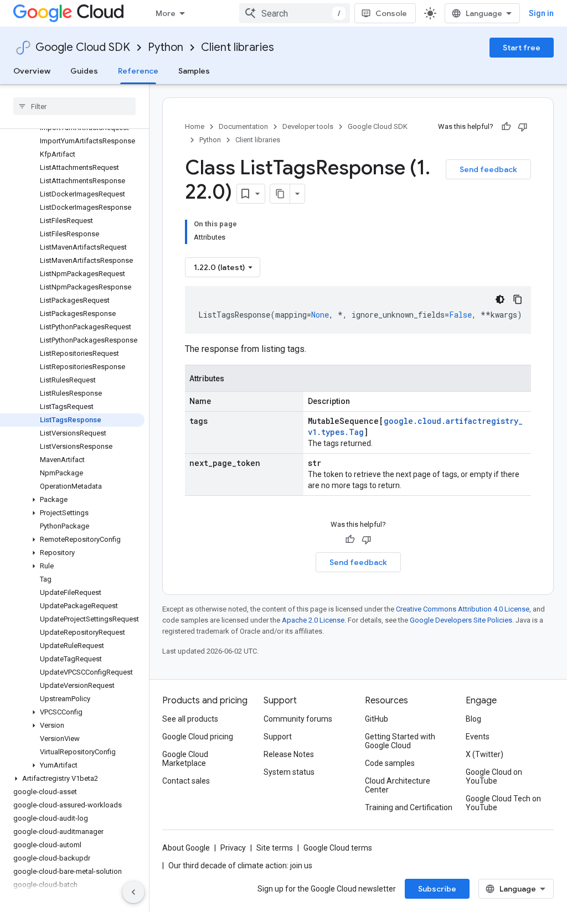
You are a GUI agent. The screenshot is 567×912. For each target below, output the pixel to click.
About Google (186, 847)
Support (278, 736)
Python (165, 47)
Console (391, 13)
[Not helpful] (522, 126)
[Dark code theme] (500, 299)
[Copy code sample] (518, 299)
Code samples (390, 763)
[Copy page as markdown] (280, 193)
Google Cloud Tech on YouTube (503, 803)
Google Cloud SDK (82, 47)
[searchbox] (74, 106)
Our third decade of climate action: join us (240, 865)
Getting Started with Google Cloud (400, 741)
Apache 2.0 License (313, 620)
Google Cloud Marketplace (185, 759)
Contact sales (186, 780)
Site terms (274, 847)
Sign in (541, 13)
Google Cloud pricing (197, 736)
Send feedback (488, 169)
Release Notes (289, 754)
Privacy (233, 847)
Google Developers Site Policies (461, 620)
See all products (190, 718)
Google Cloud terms (337, 847)
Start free (521, 48)
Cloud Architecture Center (397, 785)
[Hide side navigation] (133, 892)
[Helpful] (506, 126)
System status (289, 772)
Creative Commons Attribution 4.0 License (462, 609)
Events (477, 736)
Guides (84, 71)
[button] (72, 499)
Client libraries (237, 47)
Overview (31, 71)
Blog (473, 718)
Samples (194, 71)
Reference (138, 71)
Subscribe (437, 889)
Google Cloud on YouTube (494, 776)
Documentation (243, 126)
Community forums (298, 718)
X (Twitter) (484, 754)
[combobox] (294, 13)
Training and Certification (408, 807)
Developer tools (307, 126)
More (166, 13)
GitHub (376, 718)
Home (194, 126)
